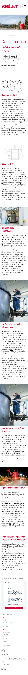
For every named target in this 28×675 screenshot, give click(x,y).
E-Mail (6, 582)
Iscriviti (14, 607)
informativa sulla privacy (15, 604)
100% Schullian (3, 36)
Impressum (24, 673)
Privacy (19, 673)
